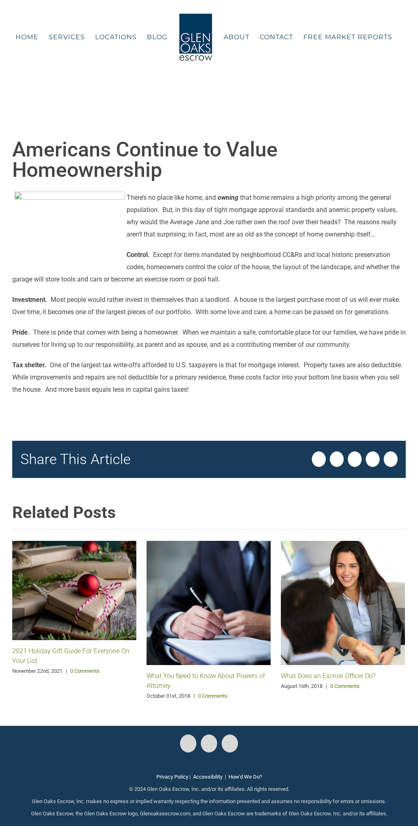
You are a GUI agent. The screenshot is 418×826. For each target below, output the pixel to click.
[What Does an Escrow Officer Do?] (343, 602)
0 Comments (85, 671)
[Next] (399, 620)
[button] (204, 91)
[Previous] (18, 620)
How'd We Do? (245, 777)
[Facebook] (188, 743)
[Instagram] (209, 743)
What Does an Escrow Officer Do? (328, 676)
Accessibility (207, 777)
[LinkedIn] (230, 743)
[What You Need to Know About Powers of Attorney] (209, 602)
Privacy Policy (172, 777)
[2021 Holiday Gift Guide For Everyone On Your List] (74, 590)
